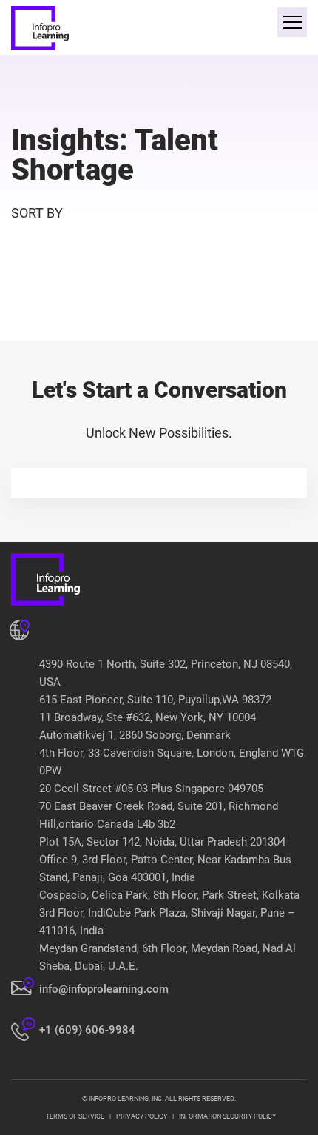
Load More (159, 305)
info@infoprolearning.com (104, 989)
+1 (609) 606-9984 (87, 1030)
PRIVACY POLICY (141, 1116)
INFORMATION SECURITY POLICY (227, 1116)
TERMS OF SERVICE (75, 1116)
